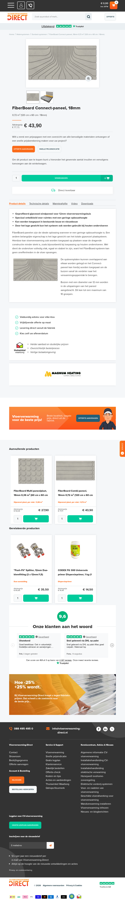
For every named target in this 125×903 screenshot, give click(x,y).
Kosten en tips (53, 776)
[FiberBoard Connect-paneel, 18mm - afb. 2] (46, 97)
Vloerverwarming (55, 752)
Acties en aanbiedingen (58, 780)
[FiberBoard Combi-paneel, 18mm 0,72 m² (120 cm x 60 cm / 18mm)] (75, 471)
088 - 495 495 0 (30, 5)
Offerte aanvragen (111, 18)
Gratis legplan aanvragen (25, 825)
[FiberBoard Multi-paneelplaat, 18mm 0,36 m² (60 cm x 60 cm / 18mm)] (31, 471)
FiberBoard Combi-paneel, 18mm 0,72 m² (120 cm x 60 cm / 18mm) (75, 495)
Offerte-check (53, 772)
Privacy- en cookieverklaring (20, 870)
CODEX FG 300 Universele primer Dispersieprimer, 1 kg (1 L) (75, 574)
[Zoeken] (88, 16)
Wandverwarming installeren (96, 803)
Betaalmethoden (38, 896)
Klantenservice (54, 764)
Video (74, 203)
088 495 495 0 (23, 728)
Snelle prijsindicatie (49, 149)
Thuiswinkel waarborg (79, 896)
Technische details (39, 203)
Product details (17, 203)
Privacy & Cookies (74, 885)
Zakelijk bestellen (55, 768)
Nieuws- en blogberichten (94, 811)
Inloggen (16, 780)
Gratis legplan (53, 760)
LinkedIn (105, 729)
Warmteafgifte (60, 203)
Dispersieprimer (65, 581)
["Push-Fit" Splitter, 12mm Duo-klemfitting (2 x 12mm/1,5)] (31, 550)
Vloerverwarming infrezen (95, 807)
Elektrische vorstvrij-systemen (96, 784)
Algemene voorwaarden (53, 885)
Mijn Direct (21, 5)
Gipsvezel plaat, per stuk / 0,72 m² (72, 502)
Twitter (112, 729)
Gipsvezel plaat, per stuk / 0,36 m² (28, 502)
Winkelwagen (113, 5)
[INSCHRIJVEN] (50, 845)
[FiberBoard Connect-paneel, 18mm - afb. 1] (62, 63)
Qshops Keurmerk (55, 788)
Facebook (98, 729)
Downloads (87, 203)
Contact (13, 752)
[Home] (11, 5)
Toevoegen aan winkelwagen (36, 518)
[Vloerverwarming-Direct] (23, 17)
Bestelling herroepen (23, 789)
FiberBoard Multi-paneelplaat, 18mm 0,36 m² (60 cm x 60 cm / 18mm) (31, 495)
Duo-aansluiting (20, 581)
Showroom (15, 756)
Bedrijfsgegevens (18, 760)
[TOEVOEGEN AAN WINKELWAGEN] (31, 518)
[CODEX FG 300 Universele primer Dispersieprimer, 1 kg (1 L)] (75, 550)
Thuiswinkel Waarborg (57, 784)
